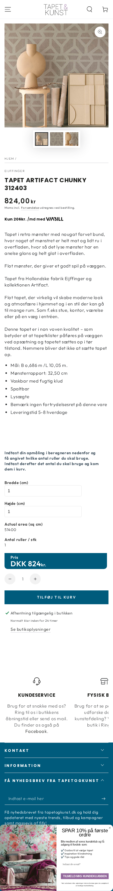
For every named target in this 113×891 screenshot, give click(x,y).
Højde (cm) (15, 503)
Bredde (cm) (16, 482)
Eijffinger (15, 171)
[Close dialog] (110, 828)
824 (34, 563)
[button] (89, 9)
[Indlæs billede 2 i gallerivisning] (56, 139)
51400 (11, 529)
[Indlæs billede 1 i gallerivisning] (41, 139)
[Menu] (8, 9)
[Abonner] (105, 798)
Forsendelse (30, 208)
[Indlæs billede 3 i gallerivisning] (71, 139)
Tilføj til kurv (56, 597)
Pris (14, 557)
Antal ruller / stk (21, 539)
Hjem (9, 159)
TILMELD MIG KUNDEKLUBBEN (85, 876)
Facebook (36, 731)
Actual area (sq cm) (23, 524)
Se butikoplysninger (31, 629)
